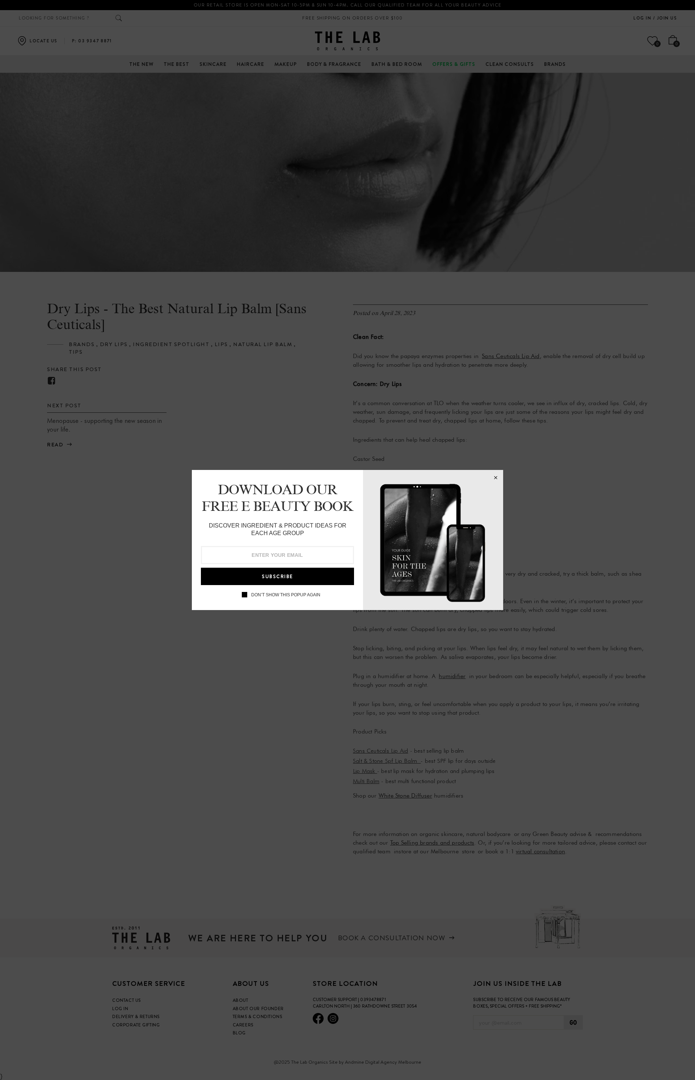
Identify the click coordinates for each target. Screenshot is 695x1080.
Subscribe (277, 576)
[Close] (496, 478)
